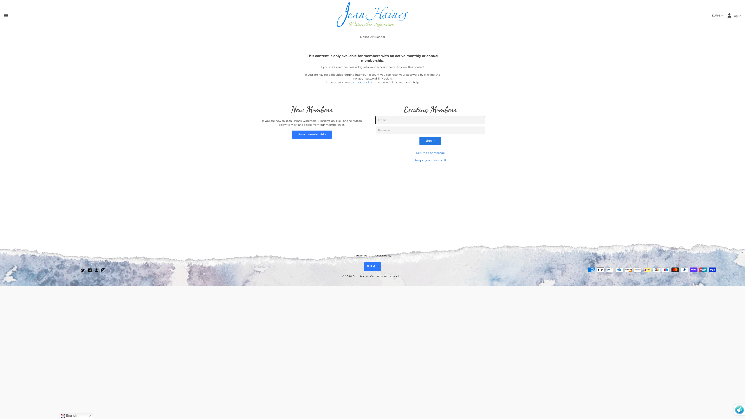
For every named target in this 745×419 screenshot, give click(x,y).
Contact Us (360, 255)
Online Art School (372, 37)
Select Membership (312, 134)
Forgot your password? (430, 160)
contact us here (363, 82)
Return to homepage (430, 153)
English (71, 415)
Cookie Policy (383, 255)
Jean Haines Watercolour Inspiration (377, 276)
